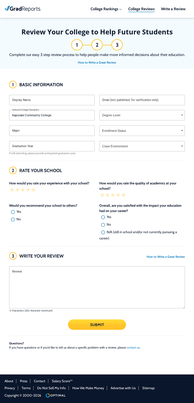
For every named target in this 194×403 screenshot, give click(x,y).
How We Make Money (88, 388)
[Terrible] (12, 190)
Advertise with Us (123, 388)
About (9, 381)
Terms (26, 388)
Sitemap (148, 388)
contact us (133, 347)
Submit (97, 324)
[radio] (52, 212)
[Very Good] (28, 190)
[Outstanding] (33, 190)
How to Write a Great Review (97, 62)
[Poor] (17, 190)
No (18, 219)
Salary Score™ (62, 381)
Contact (39, 381)
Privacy (10, 388)
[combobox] (52, 115)
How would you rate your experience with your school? (49, 183)
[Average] (22, 190)
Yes (18, 212)
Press (23, 381)
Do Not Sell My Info (51, 388)
